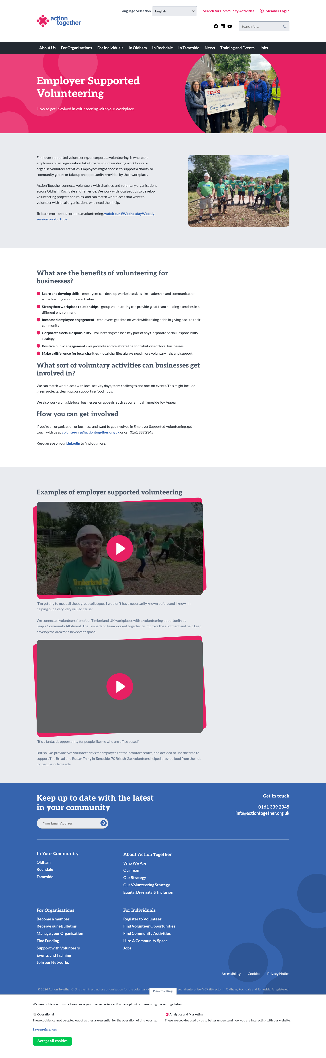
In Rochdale (162, 47)
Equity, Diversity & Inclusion (148, 892)
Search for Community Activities (228, 11)
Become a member (53, 918)
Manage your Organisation (60, 933)
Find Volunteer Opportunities (149, 926)
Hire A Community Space (145, 940)
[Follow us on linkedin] (223, 26)
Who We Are (134, 863)
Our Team (131, 870)
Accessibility (231, 973)
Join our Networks (53, 962)
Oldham (44, 862)
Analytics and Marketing (186, 1014)
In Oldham (138, 47)
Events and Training (54, 955)
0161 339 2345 (273, 806)
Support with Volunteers (58, 947)
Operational (45, 1014)
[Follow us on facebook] (216, 26)
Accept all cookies (52, 1041)
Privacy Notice (278, 973)
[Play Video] (119, 548)
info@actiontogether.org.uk (262, 813)
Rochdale (45, 869)
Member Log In (277, 11)
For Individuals (110, 47)
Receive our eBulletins (57, 926)
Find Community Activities (147, 933)
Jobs (264, 47)
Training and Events (237, 47)
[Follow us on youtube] (230, 26)
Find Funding (48, 940)
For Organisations (76, 47)
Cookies (254, 973)
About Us (47, 47)
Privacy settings (163, 991)
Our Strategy (134, 877)
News (210, 47)
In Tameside (188, 47)
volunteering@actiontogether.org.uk (91, 432)
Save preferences (45, 1029)
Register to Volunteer (142, 918)
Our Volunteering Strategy (146, 884)
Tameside (45, 876)
